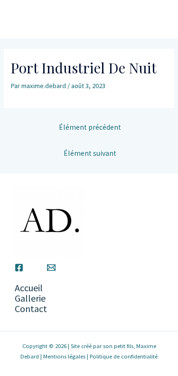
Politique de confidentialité (124, 356)
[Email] (51, 267)
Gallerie (30, 298)
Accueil (29, 288)
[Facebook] (19, 267)
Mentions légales (64, 356)
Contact (31, 308)
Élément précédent (90, 127)
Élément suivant (90, 153)
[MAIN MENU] (156, 19)
